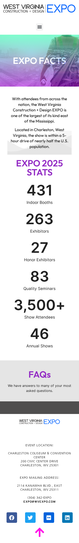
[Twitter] (30, 517)
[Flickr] (49, 517)
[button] (39, 27)
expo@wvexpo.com (39, 502)
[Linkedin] (67, 517)
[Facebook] (12, 517)
